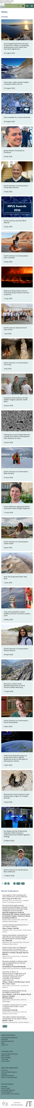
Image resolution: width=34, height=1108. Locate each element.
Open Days (4, 1039)
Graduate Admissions (7, 1041)
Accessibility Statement (8, 1090)
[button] (18, 6)
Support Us (4, 1045)
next (18, 883)
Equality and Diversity (7, 1075)
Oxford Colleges (6, 1057)
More (4, 1026)
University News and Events (9, 1054)
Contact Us (4, 1070)
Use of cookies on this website (10, 1094)
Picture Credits (5, 1088)
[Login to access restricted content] (23, 6)
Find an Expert (5, 1061)
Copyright (4, 1086)
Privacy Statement (6, 1092)
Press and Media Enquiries (9, 1072)
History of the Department (9, 1077)
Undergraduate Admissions (9, 1037)
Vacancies (4, 1074)
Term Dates (4, 1059)
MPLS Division (5, 1056)
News (3, 1043)
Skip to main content (5, 3)
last (23, 883)
